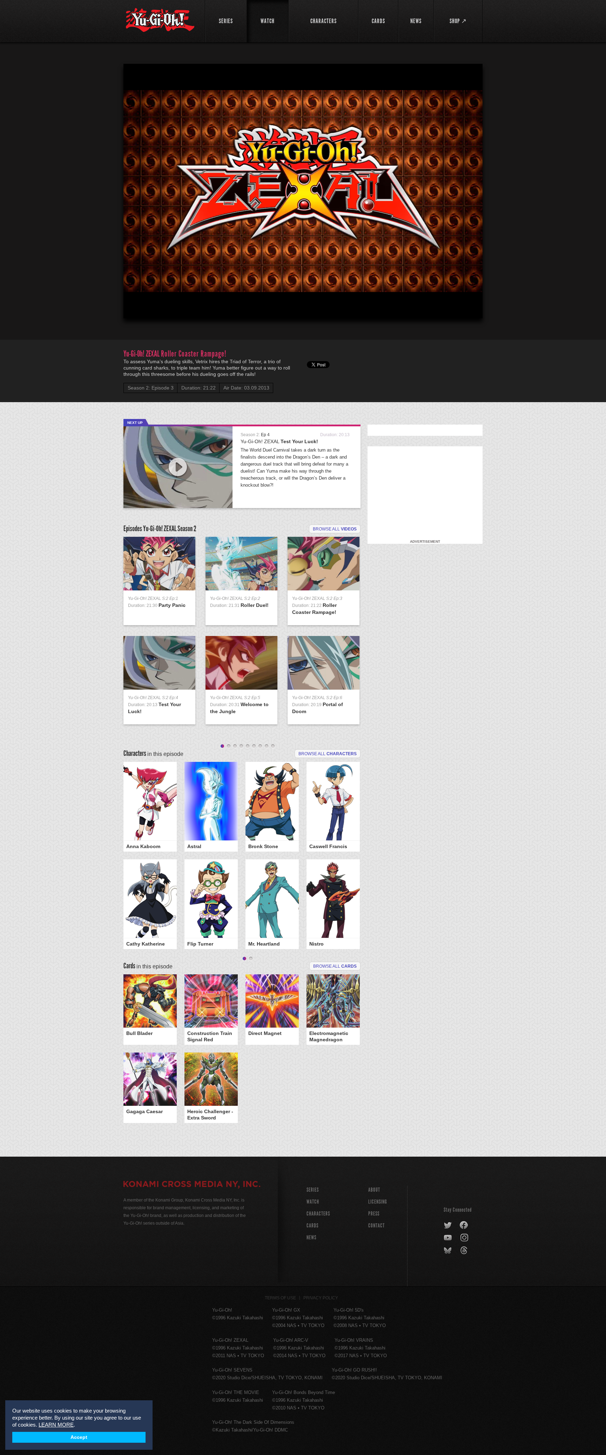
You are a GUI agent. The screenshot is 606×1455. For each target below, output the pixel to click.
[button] (304, 192)
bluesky (448, 1250)
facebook (464, 1225)
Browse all (335, 529)
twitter (448, 1225)
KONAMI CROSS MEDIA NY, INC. (191, 1185)
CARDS (312, 1225)
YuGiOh (160, 20)
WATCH (313, 1201)
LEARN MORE (56, 1425)
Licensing (377, 1201)
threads (464, 1250)
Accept (78, 1437)
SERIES (313, 1189)
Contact (376, 1225)
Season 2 (186, 528)
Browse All (335, 966)
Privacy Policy (320, 1297)
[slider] (303, 296)
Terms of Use (280, 1297)
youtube (448, 1238)
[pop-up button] (460, 307)
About (374, 1189)
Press (373, 1213)
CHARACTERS (318, 1213)
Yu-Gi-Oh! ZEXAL (279, 441)
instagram (464, 1238)
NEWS (311, 1237)
